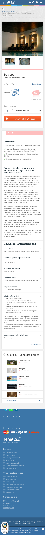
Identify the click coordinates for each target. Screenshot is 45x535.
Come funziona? (11, 476)
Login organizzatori (12, 463)
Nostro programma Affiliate (14, 466)
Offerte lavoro (26, 524)
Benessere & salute (8, 11)
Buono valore (10, 455)
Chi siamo (25, 522)
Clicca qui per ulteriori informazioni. (20, 532)
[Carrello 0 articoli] (37, 2)
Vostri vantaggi (10, 479)
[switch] (5, 532)
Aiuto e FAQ (9, 482)
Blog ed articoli (10, 468)
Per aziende (9, 492)
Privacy (32, 522)
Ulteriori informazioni (11, 296)
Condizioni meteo (10, 278)
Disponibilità (8, 248)
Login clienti (9, 460)
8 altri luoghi (37, 84)
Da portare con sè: (10, 287)
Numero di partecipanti (12, 269)
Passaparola (16, 522)
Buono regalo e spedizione (14, 484)
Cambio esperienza (12, 490)
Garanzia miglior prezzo (13, 487)
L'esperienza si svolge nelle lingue (16, 335)
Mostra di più (11, 400)
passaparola (36, 344)
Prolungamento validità (13, 458)
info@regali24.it (8, 508)
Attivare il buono (11, 452)
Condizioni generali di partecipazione (17, 257)
